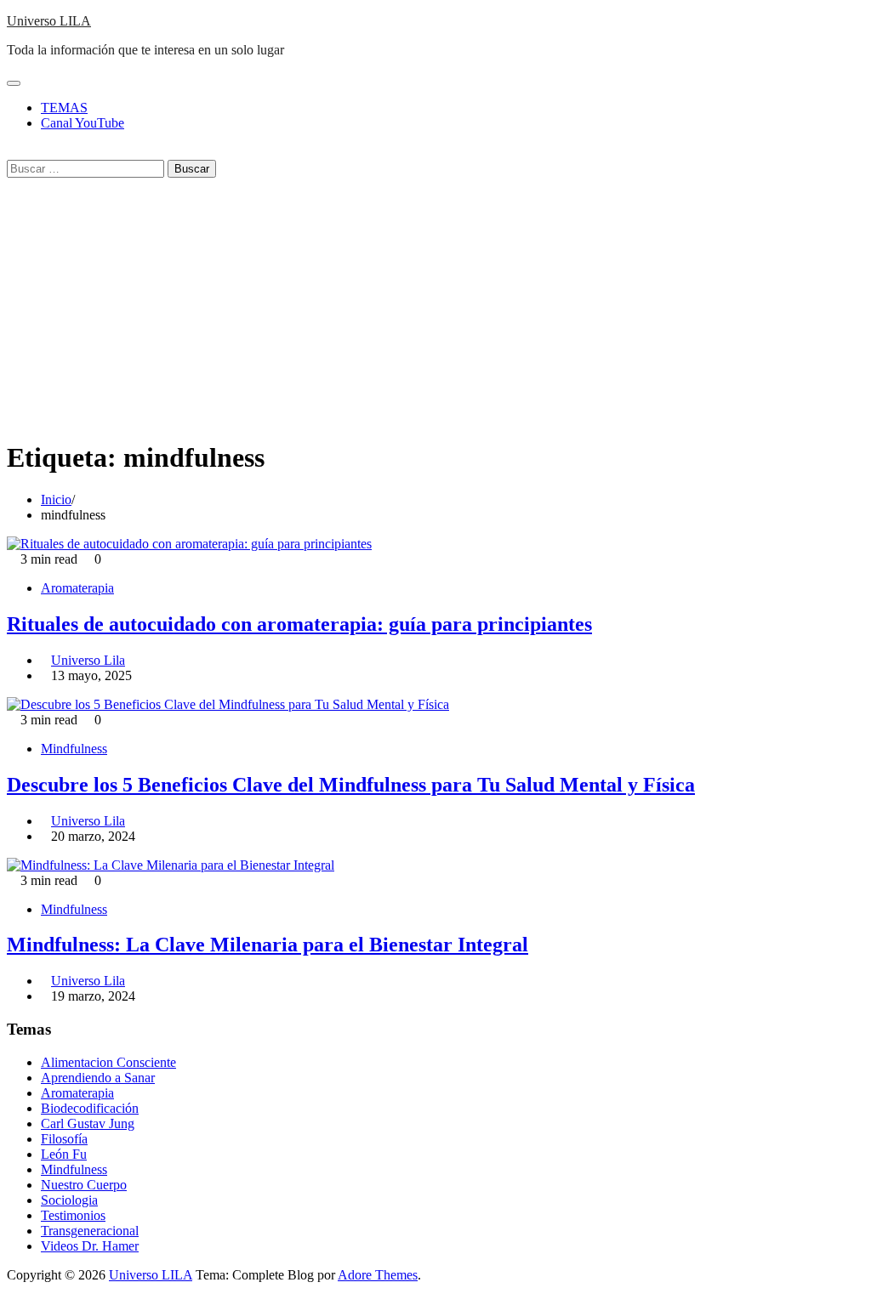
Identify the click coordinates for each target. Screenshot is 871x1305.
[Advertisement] (435, 305)
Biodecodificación (90, 1108)
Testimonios (73, 1215)
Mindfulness (74, 748)
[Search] (12, 152)
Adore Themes (378, 1275)
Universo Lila (88, 660)
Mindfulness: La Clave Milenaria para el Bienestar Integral (267, 944)
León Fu (64, 1154)
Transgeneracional (90, 1230)
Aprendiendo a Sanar (98, 1077)
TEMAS (64, 107)
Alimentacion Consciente (108, 1062)
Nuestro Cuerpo (84, 1184)
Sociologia (69, 1200)
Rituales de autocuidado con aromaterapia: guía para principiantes (299, 624)
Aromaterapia (77, 588)
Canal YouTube (82, 123)
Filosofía (64, 1139)
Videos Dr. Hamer (90, 1246)
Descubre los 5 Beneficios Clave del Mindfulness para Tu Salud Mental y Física (351, 785)
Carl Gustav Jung (87, 1123)
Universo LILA (49, 21)
